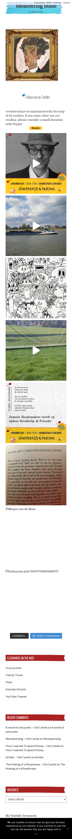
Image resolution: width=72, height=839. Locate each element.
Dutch (49, 2)
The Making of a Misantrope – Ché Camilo (31, 764)
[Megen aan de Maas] (36, 537)
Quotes (66, 2)
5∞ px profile (13, 667)
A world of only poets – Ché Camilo (26, 727)
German (57, 2)
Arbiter (39, 757)
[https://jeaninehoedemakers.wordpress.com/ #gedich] (36, 412)
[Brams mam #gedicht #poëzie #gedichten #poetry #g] (36, 163)
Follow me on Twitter (37, 97)
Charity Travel (14, 675)
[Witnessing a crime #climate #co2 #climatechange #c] (36, 225)
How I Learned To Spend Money (25, 750)
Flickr (9, 682)
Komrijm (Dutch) (16, 689)
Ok (36, 833)
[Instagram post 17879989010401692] (36, 350)
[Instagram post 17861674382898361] (36, 288)
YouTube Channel (16, 696)
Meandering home (36, 5)
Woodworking (52, 738)
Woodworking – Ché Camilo (22, 738)
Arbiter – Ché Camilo (18, 757)
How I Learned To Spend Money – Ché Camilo (33, 745)
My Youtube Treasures (21, 815)
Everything (39, 2)
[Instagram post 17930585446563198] (36, 475)
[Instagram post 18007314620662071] (36, 599)
